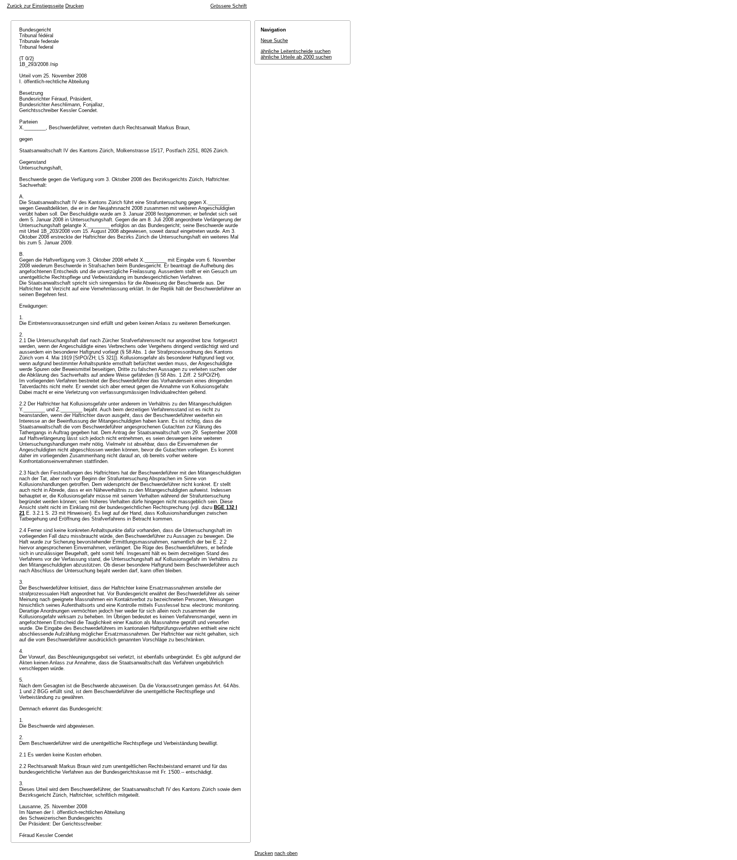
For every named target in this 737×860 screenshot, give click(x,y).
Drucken (74, 6)
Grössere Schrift (228, 6)
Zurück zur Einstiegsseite (35, 6)
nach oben (285, 853)
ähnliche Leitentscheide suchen (295, 51)
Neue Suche (274, 40)
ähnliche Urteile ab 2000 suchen (296, 57)
